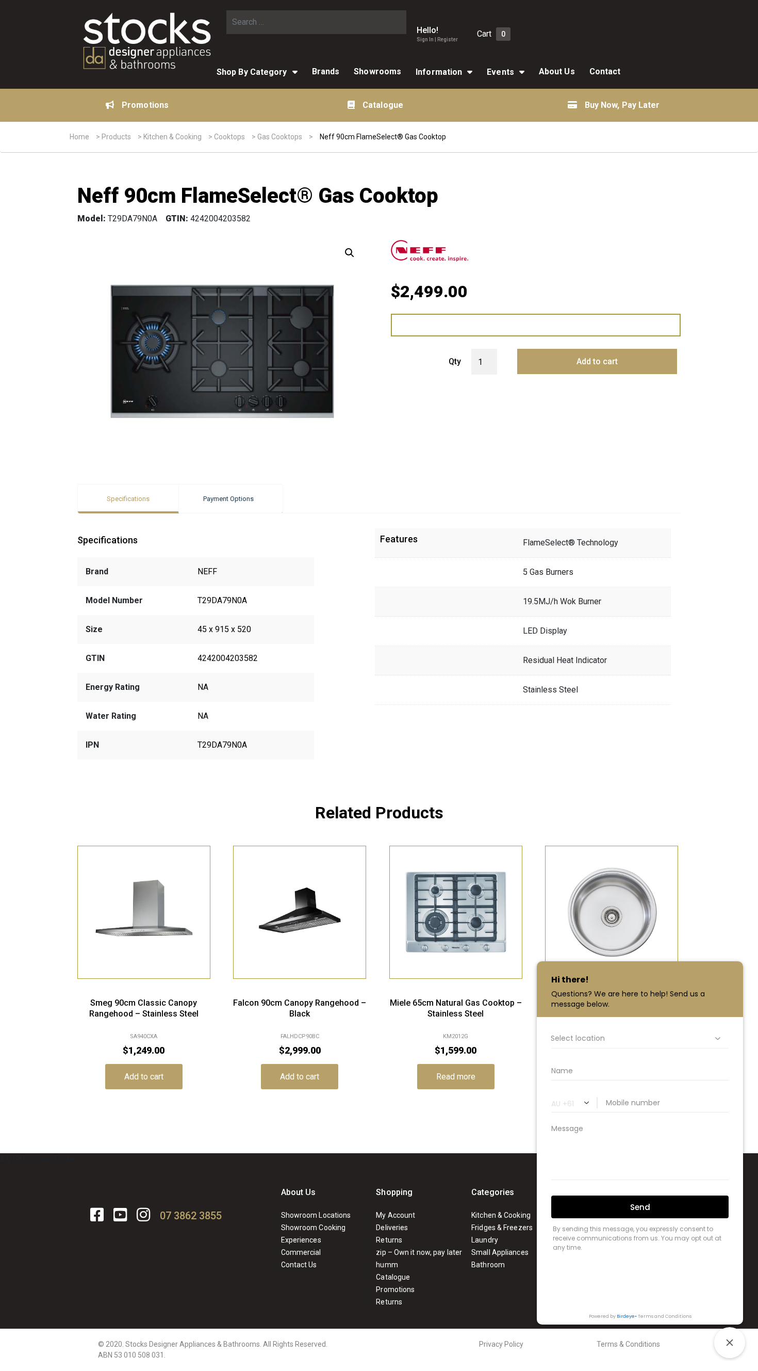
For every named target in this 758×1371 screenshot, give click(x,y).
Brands (326, 71)
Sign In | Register (437, 39)
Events (500, 72)
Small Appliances (500, 1252)
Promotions (145, 105)
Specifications (128, 499)
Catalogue (382, 105)
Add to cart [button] (143, 1077)
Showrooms (377, 71)
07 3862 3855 (191, 1215)
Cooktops (229, 137)
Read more (455, 1077)
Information (439, 72)
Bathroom (488, 1265)
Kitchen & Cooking (172, 137)
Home (79, 137)
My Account (395, 1215)
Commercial (301, 1252)
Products (116, 137)
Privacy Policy (501, 1344)
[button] (349, 253)
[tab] (128, 498)
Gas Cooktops (279, 137)
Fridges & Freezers (502, 1227)
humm (387, 1265)
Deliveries (392, 1227)
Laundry (484, 1240)
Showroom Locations (316, 1215)
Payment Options (228, 499)
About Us (298, 1192)
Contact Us (299, 1265)
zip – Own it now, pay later (419, 1252)
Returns (389, 1240)
